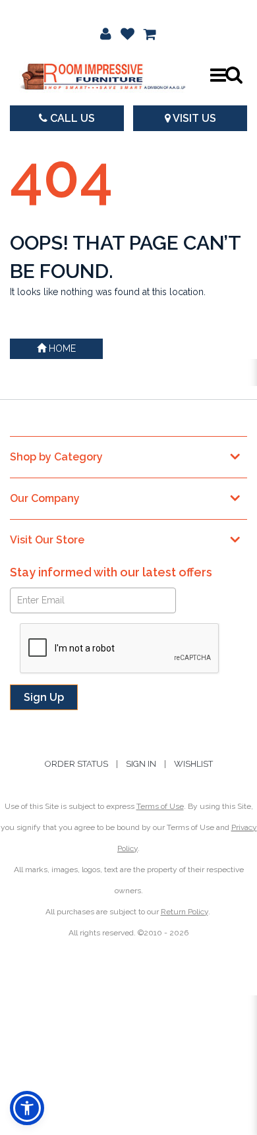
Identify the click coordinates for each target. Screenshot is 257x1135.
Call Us (71, 118)
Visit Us (193, 118)
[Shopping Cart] (150, 32)
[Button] (218, 75)
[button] (106, 32)
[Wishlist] (127, 32)
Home (61, 348)
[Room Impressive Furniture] (102, 75)
